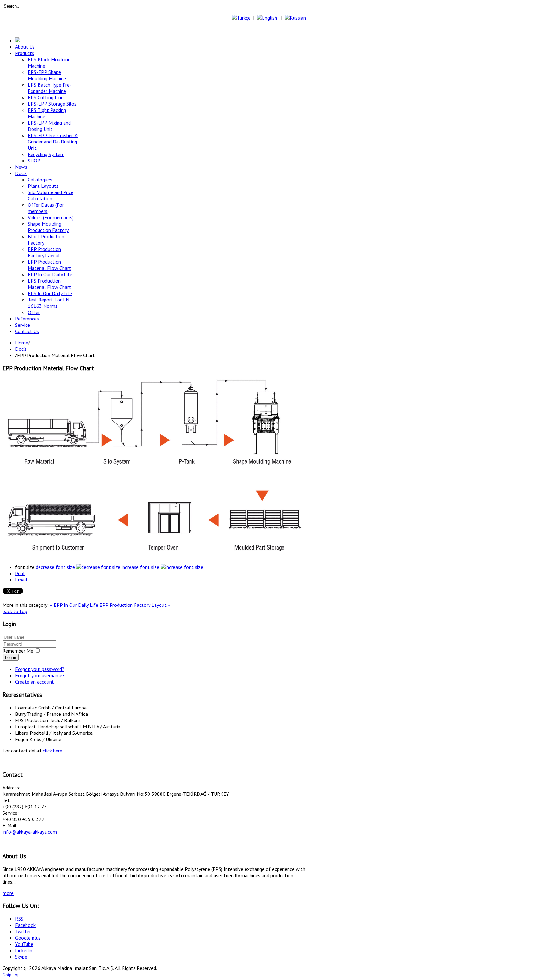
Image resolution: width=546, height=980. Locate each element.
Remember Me (18, 651)
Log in (10, 657)
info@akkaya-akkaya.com (30, 832)
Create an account (34, 682)
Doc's (21, 349)
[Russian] (295, 18)
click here (52, 750)
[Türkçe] (241, 18)
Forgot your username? (39, 675)
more (8, 893)
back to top (15, 611)
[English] (267, 18)
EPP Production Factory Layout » (135, 605)
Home (21, 342)
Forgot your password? (39, 669)
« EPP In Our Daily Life (75, 605)
